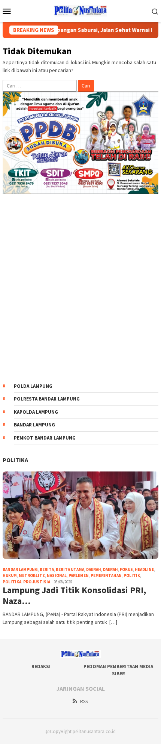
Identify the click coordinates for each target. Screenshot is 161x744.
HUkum (10, 575)
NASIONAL (57, 575)
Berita (47, 569)
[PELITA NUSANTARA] (80, 10)
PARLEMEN (79, 575)
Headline (144, 569)
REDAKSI (41, 666)
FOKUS (126, 569)
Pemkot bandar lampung (45, 438)
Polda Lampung (33, 386)
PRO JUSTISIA (36, 581)
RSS (84, 701)
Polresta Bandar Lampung (47, 399)
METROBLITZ (32, 575)
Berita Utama (70, 569)
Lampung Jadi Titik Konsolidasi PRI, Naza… (74, 596)
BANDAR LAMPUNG (20, 569)
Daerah (93, 569)
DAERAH (110, 569)
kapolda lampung (36, 412)
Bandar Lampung (34, 425)
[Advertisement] (80, 288)
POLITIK (132, 575)
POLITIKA (15, 460)
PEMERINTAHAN (106, 575)
